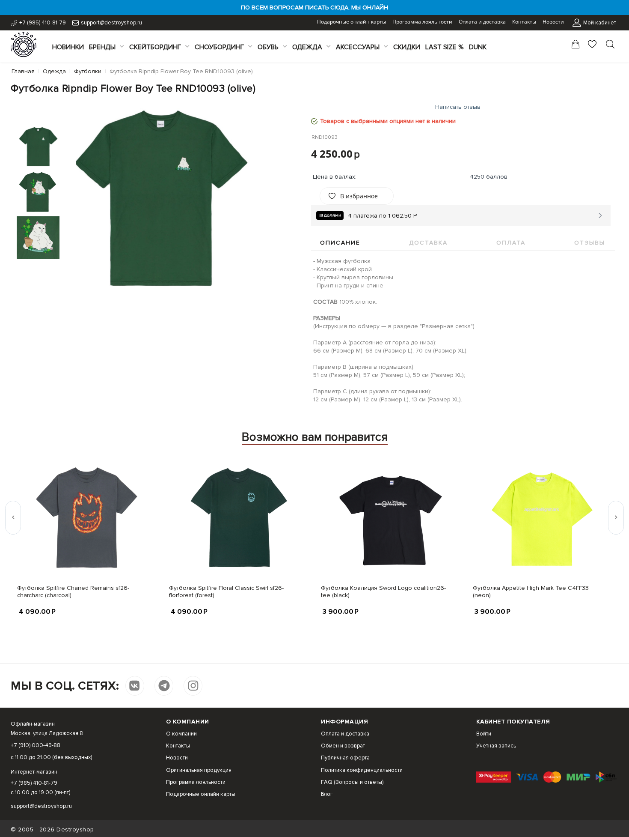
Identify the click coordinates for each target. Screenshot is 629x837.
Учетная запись (496, 745)
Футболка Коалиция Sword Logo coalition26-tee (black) (383, 591)
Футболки (87, 71)
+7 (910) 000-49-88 (35, 745)
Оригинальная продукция (198, 770)
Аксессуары (358, 47)
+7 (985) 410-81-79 (42, 22)
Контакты (524, 21)
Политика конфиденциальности (362, 770)
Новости (553, 21)
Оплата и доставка (482, 21)
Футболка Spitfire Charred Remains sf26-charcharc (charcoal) (73, 591)
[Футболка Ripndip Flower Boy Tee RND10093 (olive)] (162, 198)
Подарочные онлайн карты (351, 21)
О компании (181, 733)
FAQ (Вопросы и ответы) (352, 782)
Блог (327, 794)
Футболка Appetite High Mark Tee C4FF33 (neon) (531, 591)
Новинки (68, 47)
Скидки (406, 47)
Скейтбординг (155, 47)
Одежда (307, 47)
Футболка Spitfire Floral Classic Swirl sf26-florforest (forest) (226, 591)
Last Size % (444, 47)
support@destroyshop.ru (111, 22)
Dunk (478, 47)
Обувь (268, 47)
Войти (483, 733)
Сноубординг (219, 47)
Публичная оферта (345, 757)
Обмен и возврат (343, 745)
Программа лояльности (422, 21)
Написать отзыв (458, 107)
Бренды (102, 47)
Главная (23, 71)
